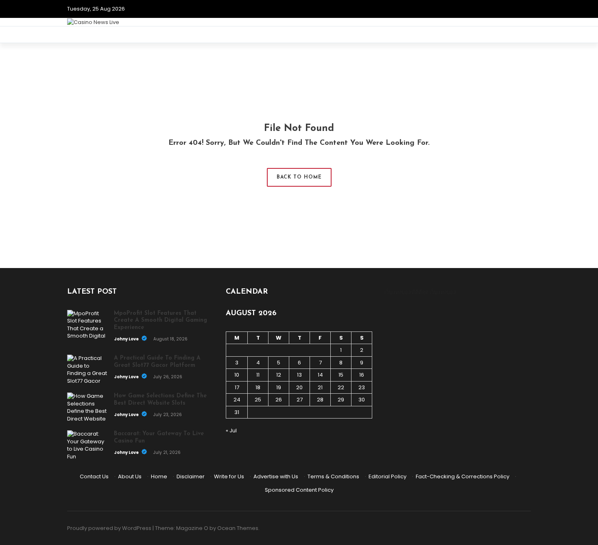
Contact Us (94, 476)
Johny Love (127, 339)
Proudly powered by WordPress (109, 528)
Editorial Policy (387, 476)
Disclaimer (191, 476)
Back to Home (299, 177)
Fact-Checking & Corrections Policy (462, 476)
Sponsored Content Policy (299, 490)
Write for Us (229, 476)
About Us (130, 476)
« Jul (231, 430)
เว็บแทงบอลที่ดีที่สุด (406, 292)
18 (257, 387)
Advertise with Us (275, 476)
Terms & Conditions (333, 476)
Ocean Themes (237, 528)
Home (159, 476)
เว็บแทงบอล (443, 292)
